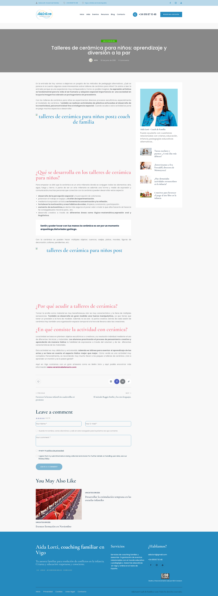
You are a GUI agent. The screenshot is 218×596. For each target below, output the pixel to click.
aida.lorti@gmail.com (157, 554)
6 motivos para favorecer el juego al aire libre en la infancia (165, 195)
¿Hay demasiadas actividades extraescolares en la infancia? (165, 181)
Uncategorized (109, 41)
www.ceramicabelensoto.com (61, 367)
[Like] (38, 381)
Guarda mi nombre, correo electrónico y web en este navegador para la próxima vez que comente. (78, 431)
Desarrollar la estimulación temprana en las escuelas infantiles (108, 498)
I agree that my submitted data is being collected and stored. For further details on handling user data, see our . (83, 457)
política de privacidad (55, 451)
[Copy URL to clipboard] (128, 381)
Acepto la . (51, 451)
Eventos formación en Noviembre (53, 526)
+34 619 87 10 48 (155, 559)
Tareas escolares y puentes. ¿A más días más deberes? (165, 154)
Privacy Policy (44, 458)
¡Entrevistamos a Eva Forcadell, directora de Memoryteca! (164, 167)
